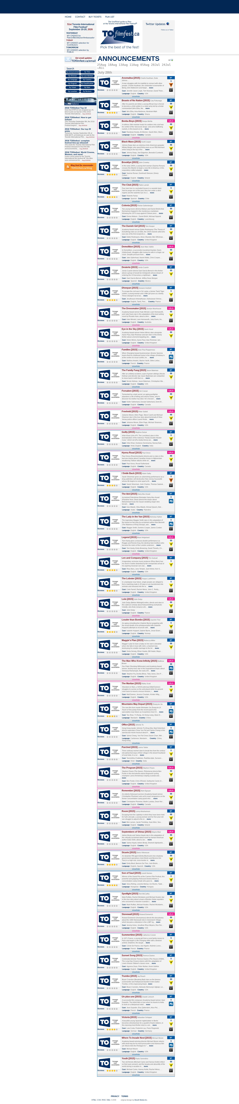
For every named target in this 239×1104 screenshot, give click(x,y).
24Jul (166, 65)
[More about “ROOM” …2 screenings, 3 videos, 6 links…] (109, 822)
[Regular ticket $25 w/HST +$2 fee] (171, 82)
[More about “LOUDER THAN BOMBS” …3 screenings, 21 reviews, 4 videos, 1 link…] (109, 630)
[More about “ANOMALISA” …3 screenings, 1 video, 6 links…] (109, 88)
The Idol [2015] (129, 494)
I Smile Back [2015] (131, 473)
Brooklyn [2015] (130, 162)
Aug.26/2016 (84, 148)
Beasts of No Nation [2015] (136, 100)
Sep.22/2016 (86, 114)
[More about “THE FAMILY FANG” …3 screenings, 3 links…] (109, 381)
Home (68, 17)
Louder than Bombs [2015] (136, 620)
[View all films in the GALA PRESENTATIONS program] (171, 122)
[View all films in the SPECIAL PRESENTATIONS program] (171, 79)
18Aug (112, 65)
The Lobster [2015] (131, 578)
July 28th (105, 72)
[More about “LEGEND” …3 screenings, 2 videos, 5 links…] (109, 548)
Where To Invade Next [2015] (137, 1038)
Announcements (128, 58)
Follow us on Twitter (167, 30)
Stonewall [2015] (130, 914)
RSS (104, 1100)
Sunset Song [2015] (132, 955)
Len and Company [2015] (135, 558)
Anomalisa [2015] (131, 78)
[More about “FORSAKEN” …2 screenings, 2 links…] (109, 401)
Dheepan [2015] (130, 288)
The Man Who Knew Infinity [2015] (139, 661)
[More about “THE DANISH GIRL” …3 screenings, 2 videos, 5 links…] (109, 236)
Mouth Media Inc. (141, 1100)
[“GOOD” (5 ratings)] (112, 485)
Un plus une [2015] (131, 996)
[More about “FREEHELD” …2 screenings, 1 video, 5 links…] (109, 422)
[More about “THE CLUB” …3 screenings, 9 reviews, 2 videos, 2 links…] (109, 195)
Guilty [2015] (128, 432)
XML (108, 1100)
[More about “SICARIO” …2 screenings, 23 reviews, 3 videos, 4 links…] (109, 863)
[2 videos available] (171, 114)
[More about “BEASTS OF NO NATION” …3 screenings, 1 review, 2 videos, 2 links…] (109, 111)
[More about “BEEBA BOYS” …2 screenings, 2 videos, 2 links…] (109, 131)
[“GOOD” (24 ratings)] (112, 591)
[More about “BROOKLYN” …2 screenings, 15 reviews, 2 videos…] (109, 173)
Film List (110, 17)
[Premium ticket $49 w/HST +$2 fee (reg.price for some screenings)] (171, 105)
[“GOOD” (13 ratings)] (112, 716)
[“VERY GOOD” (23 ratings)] (112, 864)
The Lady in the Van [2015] (135, 516)
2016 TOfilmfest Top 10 (76, 108)
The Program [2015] (132, 768)
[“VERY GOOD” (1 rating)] (112, 113)
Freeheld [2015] (130, 411)
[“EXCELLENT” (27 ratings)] (112, 885)
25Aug (101, 65)
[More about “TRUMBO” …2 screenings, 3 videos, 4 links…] (109, 986)
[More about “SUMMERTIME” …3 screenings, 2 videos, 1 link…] (109, 945)
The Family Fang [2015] (134, 370)
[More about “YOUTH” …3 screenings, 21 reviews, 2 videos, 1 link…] (109, 1069)
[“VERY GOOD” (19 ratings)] (112, 1029)
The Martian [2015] (131, 683)
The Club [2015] (130, 185)
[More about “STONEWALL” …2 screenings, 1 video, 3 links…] (109, 925)
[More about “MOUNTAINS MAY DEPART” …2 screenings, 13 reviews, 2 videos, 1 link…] (109, 714)
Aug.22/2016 (86, 160)
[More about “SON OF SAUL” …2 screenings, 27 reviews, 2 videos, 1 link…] (109, 883)
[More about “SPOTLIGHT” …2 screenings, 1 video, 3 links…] (109, 904)
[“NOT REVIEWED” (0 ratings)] (112, 90)
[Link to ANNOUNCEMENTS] (169, 61)
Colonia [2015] (129, 205)
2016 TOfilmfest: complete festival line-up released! (77, 142)
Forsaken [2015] (130, 391)
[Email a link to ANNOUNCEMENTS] (172, 61)
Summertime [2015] (132, 935)
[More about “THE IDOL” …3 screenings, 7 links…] (109, 504)
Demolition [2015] (131, 246)
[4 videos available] (171, 633)
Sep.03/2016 (90, 137)
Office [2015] (128, 724)
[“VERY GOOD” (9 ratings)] (112, 197)
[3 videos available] (171, 466)
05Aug (144, 65)
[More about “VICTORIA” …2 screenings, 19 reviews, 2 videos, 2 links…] (109, 1028)
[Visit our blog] (80, 105)
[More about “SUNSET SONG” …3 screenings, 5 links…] (109, 966)
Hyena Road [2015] (132, 452)
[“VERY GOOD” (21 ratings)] (112, 300)
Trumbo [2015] (129, 976)
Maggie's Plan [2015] (132, 640)
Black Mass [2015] (131, 141)
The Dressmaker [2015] (134, 308)
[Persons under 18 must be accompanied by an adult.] (171, 87)
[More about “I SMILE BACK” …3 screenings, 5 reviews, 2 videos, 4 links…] (109, 484)
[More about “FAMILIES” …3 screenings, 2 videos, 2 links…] (109, 360)
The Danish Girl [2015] (133, 226)
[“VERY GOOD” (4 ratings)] (112, 570)
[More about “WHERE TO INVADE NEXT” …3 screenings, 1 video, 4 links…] (109, 1048)
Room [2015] (128, 811)
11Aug (133, 65)
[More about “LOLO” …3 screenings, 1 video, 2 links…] (109, 609)
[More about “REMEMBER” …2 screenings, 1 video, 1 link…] (109, 801)
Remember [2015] (131, 790)
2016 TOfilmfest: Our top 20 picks (78, 130)
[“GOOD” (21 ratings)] (112, 632)
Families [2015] (129, 349)
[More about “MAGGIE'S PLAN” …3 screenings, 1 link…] (109, 651)
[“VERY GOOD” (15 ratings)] (112, 174)
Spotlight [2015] (130, 893)
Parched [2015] (129, 747)
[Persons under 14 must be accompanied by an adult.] (171, 109)
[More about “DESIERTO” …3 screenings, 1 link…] (109, 278)
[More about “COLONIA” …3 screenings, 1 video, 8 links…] (109, 216)
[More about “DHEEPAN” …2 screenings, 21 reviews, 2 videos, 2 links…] (109, 298)
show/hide (136, 96)
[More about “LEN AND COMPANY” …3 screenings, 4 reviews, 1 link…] (109, 568)
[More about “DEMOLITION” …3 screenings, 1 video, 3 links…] (109, 257)
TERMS (124, 1096)
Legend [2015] (129, 537)
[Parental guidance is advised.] (171, 359)
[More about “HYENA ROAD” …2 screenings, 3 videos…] (109, 463)
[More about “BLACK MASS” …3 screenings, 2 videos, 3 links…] (109, 152)
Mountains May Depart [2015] (137, 704)
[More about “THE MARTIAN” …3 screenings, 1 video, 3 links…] (109, 694)
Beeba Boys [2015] (131, 121)
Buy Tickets (96, 17)
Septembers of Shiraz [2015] (136, 832)
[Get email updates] (80, 63)
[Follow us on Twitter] (158, 27)
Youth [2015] (128, 1058)
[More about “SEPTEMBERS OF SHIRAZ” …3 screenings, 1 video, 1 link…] (109, 842)
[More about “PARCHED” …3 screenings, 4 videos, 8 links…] (109, 758)
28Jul (155, 65)
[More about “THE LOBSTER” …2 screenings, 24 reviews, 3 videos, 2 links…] (109, 589)
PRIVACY (115, 1096)
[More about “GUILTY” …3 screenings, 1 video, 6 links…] (109, 442)
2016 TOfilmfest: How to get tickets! (78, 118)
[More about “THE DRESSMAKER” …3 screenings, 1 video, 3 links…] (109, 319)
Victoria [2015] (129, 1017)
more (151, 88)
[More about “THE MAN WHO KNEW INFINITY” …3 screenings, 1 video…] (109, 671)
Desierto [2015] (129, 267)
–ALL (100, 68)
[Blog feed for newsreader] (80, 170)
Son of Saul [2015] (131, 873)
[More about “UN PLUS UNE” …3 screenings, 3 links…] (109, 1007)
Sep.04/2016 (83, 125)
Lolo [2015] (127, 599)
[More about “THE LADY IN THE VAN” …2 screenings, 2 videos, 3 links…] (109, 527)
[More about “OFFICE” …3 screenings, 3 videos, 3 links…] (109, 735)
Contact (80, 17)
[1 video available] (171, 92)
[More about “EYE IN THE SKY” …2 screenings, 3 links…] (109, 339)
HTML (94, 1100)
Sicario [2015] (129, 852)
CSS (99, 1100)
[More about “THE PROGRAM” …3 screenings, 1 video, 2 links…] (109, 778)
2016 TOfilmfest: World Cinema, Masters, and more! (80, 153)
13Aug (123, 65)
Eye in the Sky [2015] (133, 329)
